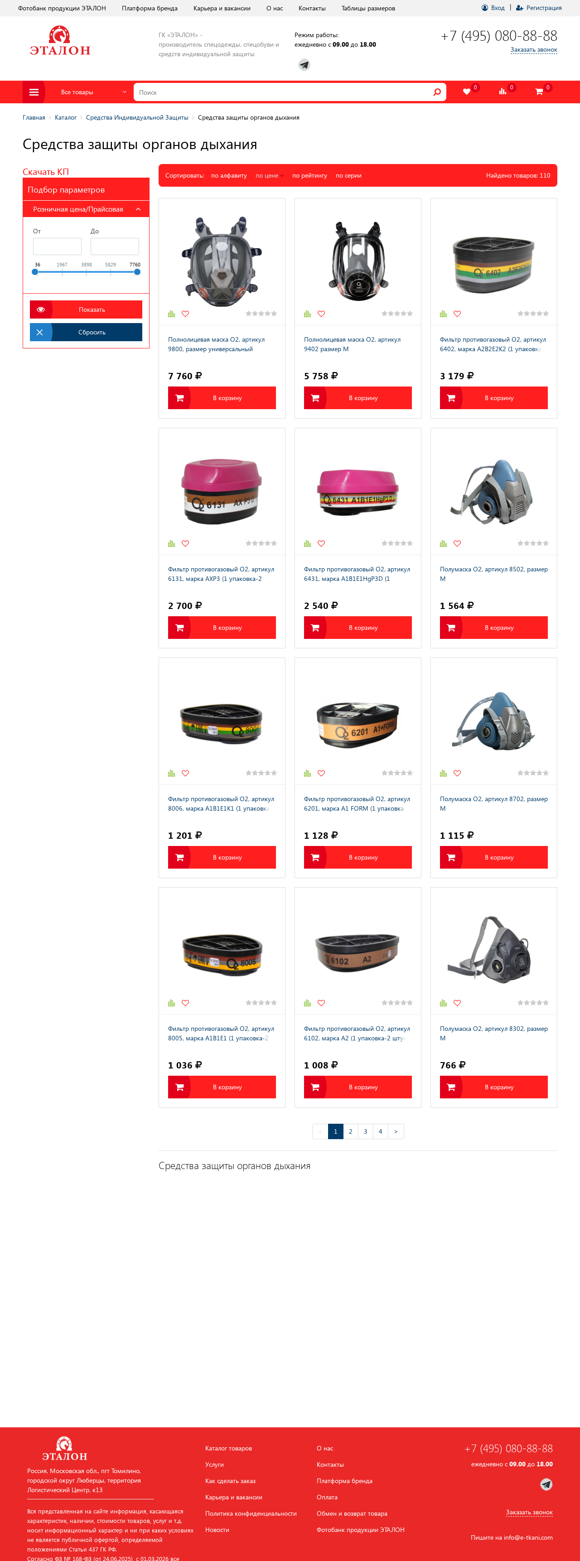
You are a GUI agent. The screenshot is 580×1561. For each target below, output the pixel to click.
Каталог (66, 117)
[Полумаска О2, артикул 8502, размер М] (494, 491)
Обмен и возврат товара (352, 1513)
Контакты (312, 8)
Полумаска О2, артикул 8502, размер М (494, 574)
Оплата (327, 1497)
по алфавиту (229, 175)
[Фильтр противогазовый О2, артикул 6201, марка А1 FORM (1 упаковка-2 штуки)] (358, 721)
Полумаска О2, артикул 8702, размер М (494, 803)
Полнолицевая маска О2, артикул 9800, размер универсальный (216, 344)
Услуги (214, 1464)
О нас (274, 8)
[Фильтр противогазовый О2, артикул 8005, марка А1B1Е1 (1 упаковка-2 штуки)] (222, 951)
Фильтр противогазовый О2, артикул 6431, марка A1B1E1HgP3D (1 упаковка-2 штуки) (357, 575)
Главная (34, 117)
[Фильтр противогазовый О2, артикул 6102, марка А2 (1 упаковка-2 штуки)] (358, 951)
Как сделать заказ (230, 1481)
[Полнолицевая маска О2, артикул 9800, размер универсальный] (222, 262)
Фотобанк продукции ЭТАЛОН (62, 8)
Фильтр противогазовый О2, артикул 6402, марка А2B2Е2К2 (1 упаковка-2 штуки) (494, 345)
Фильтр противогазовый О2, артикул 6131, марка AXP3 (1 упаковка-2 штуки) (221, 575)
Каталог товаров (228, 1448)
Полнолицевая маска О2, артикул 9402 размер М (352, 344)
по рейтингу (309, 175)
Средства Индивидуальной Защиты (137, 117)
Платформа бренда (150, 8)
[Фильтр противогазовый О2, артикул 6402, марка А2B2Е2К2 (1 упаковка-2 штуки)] (494, 262)
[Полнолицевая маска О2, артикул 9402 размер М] (358, 262)
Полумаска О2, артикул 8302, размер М (494, 1033)
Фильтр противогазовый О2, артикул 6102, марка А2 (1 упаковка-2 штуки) (358, 1033)
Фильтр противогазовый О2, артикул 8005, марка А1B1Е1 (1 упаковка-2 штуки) (221, 1034)
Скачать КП (46, 170)
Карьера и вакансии (222, 8)
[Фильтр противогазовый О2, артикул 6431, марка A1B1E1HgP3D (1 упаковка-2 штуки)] (358, 491)
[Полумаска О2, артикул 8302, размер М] (494, 951)
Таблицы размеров (368, 8)
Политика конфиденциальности (251, 1513)
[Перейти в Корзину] (539, 91)
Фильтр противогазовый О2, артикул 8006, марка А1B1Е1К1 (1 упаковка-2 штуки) (222, 804)
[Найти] (437, 92)
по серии (349, 175)
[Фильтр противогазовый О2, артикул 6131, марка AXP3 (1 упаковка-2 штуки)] (222, 491)
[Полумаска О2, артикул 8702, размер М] (494, 721)
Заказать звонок (534, 49)
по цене (268, 175)
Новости (217, 1530)
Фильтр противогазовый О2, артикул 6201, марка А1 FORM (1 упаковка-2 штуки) (357, 804)
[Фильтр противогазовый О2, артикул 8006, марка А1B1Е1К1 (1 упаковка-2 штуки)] (222, 721)
